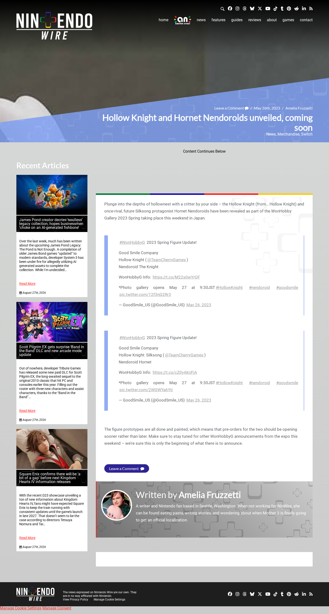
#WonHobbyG (132, 242)
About (272, 20)
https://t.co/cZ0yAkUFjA (175, 372)
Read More (27, 284)
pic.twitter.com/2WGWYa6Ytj (146, 389)
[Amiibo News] (182, 20)
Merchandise (288, 134)
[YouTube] (267, 8)
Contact (306, 20)
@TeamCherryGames (166, 259)
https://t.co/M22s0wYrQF (176, 277)
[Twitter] (260, 8)
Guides (237, 20)
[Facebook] (230, 8)
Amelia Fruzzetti (299, 108)
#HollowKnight (229, 287)
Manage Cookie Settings (109, 599)
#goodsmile (287, 287)
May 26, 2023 (198, 304)
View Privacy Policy (75, 599)
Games (288, 20)
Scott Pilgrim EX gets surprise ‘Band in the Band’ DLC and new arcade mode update (51, 351)
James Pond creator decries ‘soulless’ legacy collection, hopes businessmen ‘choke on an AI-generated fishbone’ (51, 224)
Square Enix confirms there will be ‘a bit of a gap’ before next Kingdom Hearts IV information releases (49, 478)
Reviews (254, 20)
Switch (307, 134)
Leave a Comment (229, 108)
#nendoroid (259, 287)
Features (218, 20)
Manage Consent (56, 608)
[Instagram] (237, 8)
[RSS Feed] (311, 8)
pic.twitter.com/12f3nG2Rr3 (145, 294)
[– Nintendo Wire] (54, 27)
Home (163, 20)
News (201, 20)
